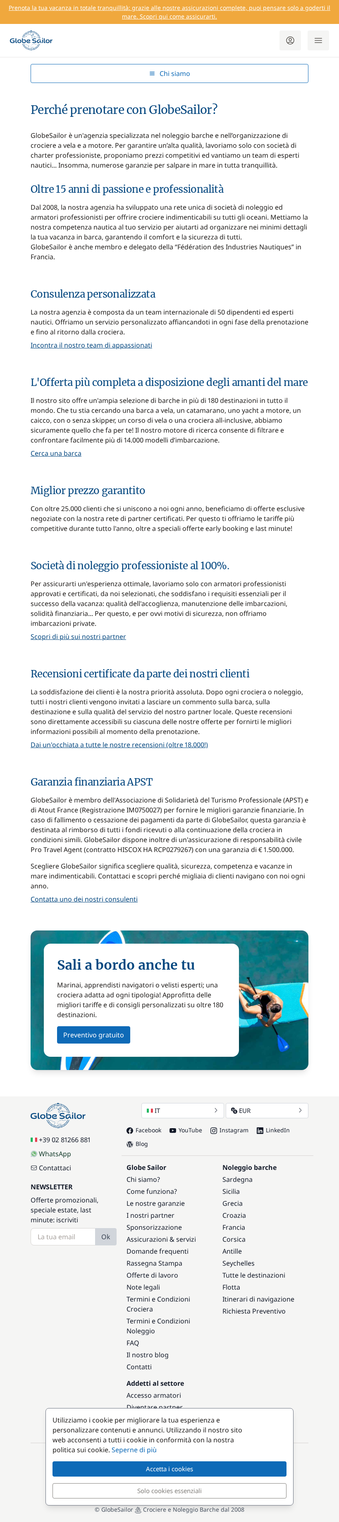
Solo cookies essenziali (169, 1490)
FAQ (133, 1342)
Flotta (231, 1287)
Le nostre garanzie (156, 1203)
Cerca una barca (56, 453)
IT (157, 1110)
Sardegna (237, 1179)
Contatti (139, 1366)
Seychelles (238, 1263)
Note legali (143, 1287)
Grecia (232, 1203)
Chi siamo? (143, 1179)
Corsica (234, 1239)
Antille (232, 1251)
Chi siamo (175, 73)
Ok (105, 1236)
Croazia (234, 1215)
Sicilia (231, 1191)
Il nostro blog (148, 1354)
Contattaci (55, 1167)
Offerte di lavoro (152, 1275)
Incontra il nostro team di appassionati (91, 345)
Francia (233, 1227)
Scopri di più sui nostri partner (78, 636)
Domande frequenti (158, 1251)
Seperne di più (134, 1449)
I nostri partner (150, 1215)
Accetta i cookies (169, 1469)
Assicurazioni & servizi (161, 1239)
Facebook (148, 1130)
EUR (245, 1110)
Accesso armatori (154, 1395)
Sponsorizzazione (154, 1227)
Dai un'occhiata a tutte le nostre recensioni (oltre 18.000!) (119, 744)
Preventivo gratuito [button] (93, 1034)
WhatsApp (55, 1153)
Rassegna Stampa (154, 1263)
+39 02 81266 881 (65, 1139)
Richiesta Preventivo (254, 1311)
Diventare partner (155, 1407)
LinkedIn (278, 1130)
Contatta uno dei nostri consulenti (84, 899)
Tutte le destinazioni (253, 1275)
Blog (142, 1144)
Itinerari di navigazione (258, 1299)
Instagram (234, 1130)
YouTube (190, 1130)
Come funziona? (152, 1191)
